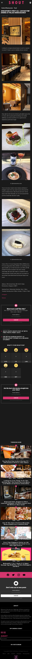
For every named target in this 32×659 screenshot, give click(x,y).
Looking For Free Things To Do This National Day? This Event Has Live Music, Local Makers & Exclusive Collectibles (16, 482)
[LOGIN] (30, 2)
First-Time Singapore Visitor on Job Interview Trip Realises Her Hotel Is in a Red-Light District (16, 544)
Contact (13, 653)
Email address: (16, 314)
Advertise (19, 653)
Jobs (8, 653)
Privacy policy (26, 653)
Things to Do (20, 478)
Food (18, 520)
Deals (14, 520)
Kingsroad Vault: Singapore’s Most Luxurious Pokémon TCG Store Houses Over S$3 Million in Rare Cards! (16, 503)
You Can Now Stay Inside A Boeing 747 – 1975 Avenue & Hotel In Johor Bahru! (16, 461)
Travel (21, 458)
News (17, 458)
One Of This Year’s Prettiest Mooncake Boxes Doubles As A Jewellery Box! (16, 523)
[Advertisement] (16, 422)
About (4, 653)
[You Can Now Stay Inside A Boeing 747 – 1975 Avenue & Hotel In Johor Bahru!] (16, 451)
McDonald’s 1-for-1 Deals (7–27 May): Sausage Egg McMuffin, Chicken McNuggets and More (16, 565)
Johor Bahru (11, 458)
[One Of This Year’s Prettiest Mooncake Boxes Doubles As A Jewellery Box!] (16, 513)
